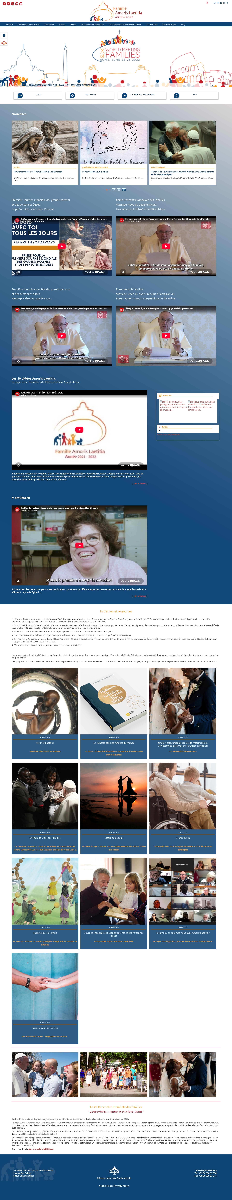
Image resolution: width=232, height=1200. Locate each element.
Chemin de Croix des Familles (45, 838)
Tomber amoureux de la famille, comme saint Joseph (37, 172)
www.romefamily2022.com (41, 1149)
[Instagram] (12, 4)
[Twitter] (8, 4)
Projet (8, 24)
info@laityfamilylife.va (206, 1170)
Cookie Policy (106, 1185)
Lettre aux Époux (114, 838)
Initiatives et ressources (28, 24)
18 (119, 190)
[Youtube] (16, 4)
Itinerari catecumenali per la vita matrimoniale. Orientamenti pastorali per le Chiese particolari (182, 744)
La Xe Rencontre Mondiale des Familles (125, 24)
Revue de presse (169, 24)
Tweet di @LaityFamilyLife (168, 434)
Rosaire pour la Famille (45, 933)
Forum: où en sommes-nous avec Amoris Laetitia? (183, 933)
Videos (62, 24)
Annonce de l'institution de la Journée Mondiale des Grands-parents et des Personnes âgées (182, 173)
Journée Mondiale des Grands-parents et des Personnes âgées (113, 934)
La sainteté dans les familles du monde (113, 743)
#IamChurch (183, 838)
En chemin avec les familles (92, 24)
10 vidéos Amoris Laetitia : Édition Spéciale (50, 85)
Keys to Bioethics (45, 743)
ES (221, 2)
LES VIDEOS (140, 483)
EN (215, 2)
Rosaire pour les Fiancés (45, 1028)
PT (227, 2)
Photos (73, 24)
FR (218, 2)
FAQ (183, 24)
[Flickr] (21, 4)
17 (114, 190)
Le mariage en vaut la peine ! (95, 172)
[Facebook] (4, 4)
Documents (49, 24)
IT (224, 2)
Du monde (151, 24)
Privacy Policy (122, 1185)
